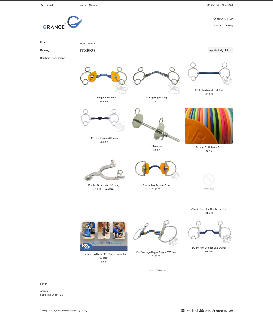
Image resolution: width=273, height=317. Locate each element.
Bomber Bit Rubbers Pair (209, 147)
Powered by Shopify (78, 310)
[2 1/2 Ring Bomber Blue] (103, 76)
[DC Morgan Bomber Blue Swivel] (209, 232)
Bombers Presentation (52, 58)
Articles (44, 290)
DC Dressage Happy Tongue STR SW (156, 252)
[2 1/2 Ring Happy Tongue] (156, 76)
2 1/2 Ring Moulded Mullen (209, 90)
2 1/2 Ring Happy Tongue (156, 97)
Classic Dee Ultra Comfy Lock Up (208, 209)
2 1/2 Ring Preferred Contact (103, 138)
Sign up (93, 4)
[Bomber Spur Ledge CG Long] (103, 170)
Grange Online (62, 310)
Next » (161, 270)
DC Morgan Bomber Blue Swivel (209, 247)
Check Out (227, 4)
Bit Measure (156, 146)
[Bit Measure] (156, 125)
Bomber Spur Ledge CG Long (103, 185)
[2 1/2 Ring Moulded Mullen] (209, 72)
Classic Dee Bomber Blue (156, 185)
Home (43, 42)
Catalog (44, 50)
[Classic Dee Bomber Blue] (156, 170)
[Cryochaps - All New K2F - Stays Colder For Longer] (103, 235)
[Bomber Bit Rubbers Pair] (209, 126)
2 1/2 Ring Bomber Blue (103, 97)
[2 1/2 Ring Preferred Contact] (103, 121)
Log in (83, 4)
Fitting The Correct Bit (51, 294)
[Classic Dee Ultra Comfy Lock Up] (209, 182)
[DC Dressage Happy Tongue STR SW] (156, 234)
